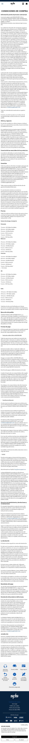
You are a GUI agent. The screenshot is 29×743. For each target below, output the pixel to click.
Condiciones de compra (14, 702)
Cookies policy (24, 724)
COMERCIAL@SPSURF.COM (13, 107)
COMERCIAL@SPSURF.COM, (13, 518)
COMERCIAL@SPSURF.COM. (8, 422)
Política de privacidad (14, 707)
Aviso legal (14, 703)
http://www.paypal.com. (20, 469)
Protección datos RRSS (14, 709)
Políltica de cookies (14, 705)
